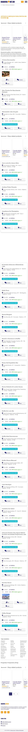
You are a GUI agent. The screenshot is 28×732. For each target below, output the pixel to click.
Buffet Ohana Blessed (9, 460)
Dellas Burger (6, 613)
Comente (21, 79)
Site (8, 79)
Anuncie (3, 725)
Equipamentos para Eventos (23, 641)
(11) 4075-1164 (6, 297)
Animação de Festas (4, 644)
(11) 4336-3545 (6, 99)
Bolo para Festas (3, 653)
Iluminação (22, 648)
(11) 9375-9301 (6, 620)
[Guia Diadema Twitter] (5, 712)
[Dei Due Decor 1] (6, 598)
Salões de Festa (22, 656)
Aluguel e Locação (3, 641)
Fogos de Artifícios (22, 647)
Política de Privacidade (20, 730)
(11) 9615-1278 (6, 118)
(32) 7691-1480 (6, 369)
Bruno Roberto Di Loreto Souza (12, 387)
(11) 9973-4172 (6, 491)
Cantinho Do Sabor (8, 508)
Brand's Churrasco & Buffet (11, 338)
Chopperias (13, 651)
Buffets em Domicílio (3, 657)
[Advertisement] (14, 10)
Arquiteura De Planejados (10, 211)
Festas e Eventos (22, 644)
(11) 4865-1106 (6, 194)
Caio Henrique (7, 484)
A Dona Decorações (8, 60)
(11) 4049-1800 (6, 565)
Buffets (2, 655)
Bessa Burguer (7, 314)
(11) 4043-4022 (6, 541)
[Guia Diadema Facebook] (2, 712)
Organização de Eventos (23, 654)
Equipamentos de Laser (14, 655)
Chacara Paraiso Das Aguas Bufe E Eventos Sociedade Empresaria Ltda (14, 533)
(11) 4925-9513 (6, 218)
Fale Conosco (5, 723)
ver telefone (12, 66)
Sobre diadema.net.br (6, 721)
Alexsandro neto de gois (10, 112)
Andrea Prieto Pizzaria (9, 187)
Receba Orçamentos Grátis (11, 124)
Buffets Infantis (12, 641)
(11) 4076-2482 (6, 345)
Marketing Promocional (23, 651)
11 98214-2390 (6, 67)
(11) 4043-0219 (6, 419)
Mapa (8, 83)
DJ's (12, 653)
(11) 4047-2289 (6, 170)
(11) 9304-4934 (6, 515)
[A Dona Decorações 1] (6, 76)
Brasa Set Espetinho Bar (10, 363)
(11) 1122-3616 (6, 321)
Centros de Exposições (13, 649)
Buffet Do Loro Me (8, 411)
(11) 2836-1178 (6, 393)
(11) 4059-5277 (6, 443)
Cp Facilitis (6, 558)
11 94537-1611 (6, 589)
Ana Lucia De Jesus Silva (10, 163)
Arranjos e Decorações (3, 647)
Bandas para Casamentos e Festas (4, 650)
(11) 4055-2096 (6, 467)
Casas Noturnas (13, 647)
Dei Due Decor (7, 582)
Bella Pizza (5, 290)
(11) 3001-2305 (6, 273)
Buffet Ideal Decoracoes (10, 436)
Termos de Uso (12, 730)
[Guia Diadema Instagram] (8, 712)
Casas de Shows (13, 644)
